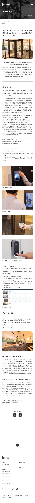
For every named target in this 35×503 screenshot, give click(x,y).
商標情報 (26, 495)
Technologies (22, 462)
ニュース (22, 14)
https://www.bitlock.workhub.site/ (10, 402)
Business (4, 469)
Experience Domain (6, 476)
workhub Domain (6, 473)
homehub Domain (6, 471)
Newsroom (7, 11)
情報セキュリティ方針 (7, 495)
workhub (4, 23)
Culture (4, 466)
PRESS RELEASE (12, 21)
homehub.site (5, 480)
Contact (21, 469)
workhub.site (5, 483)
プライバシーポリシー (18, 495)
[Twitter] (20, 415)
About (3, 462)
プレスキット (30, 14)
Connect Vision (5, 464)
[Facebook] (15, 415)
